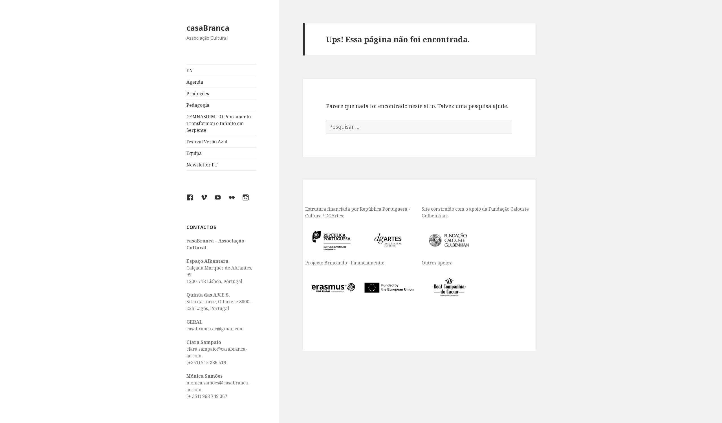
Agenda (194, 82)
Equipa (194, 153)
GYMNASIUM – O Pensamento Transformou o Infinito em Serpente (218, 123)
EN (189, 70)
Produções (197, 93)
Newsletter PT (201, 165)
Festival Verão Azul (206, 142)
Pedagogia (197, 105)
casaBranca (207, 28)
